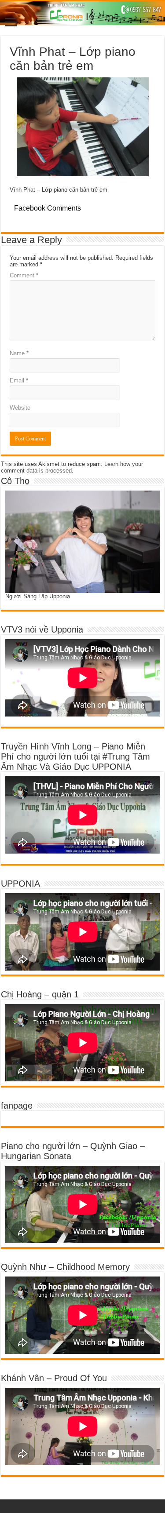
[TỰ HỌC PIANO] (82, 13)
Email (19, 380)
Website (20, 407)
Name (19, 353)
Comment (24, 275)
